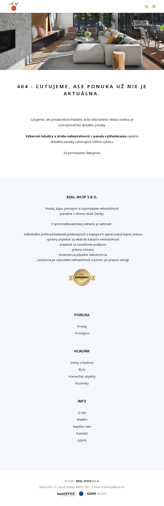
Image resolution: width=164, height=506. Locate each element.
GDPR (82, 440)
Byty (82, 369)
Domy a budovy (82, 362)
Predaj (82, 326)
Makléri (82, 419)
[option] (82, 41)
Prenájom (82, 333)
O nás (82, 412)
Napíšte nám (82, 426)
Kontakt (82, 433)
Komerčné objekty (82, 376)
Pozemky (82, 383)
